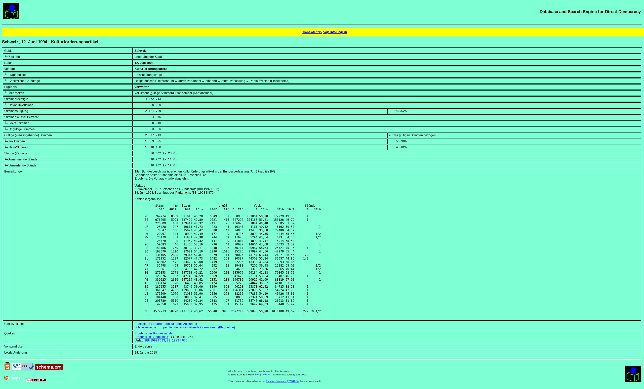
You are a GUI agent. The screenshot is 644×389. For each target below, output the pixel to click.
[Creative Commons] (36, 381)
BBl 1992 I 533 (155, 340)
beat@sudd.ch (262, 374)
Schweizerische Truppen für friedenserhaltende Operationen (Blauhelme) (185, 327)
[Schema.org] (49, 369)
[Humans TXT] (14, 381)
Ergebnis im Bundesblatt (151, 337)
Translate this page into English (324, 32)
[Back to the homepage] (11, 18)
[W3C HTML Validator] (7, 369)
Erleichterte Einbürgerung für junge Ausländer (166, 324)
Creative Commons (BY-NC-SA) (282, 381)
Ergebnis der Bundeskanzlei (154, 333)
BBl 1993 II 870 (177, 340)
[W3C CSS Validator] (23, 369)
